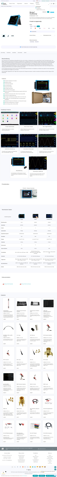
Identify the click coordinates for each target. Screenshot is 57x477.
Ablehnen (35, 475)
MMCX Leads (45, 384)
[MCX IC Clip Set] (8, 352)
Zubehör (25, 52)
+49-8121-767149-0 (7, 457)
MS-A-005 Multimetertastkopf (8, 433)
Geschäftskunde (39, 8)
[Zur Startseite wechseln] (3, 3)
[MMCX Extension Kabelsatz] (22, 377)
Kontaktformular (9, 460)
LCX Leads (18, 335)
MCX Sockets (45, 359)
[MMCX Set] (8, 401)
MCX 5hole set (32, 335)
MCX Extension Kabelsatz (47, 335)
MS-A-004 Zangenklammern (47, 408)
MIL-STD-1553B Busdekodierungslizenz (7, 384)
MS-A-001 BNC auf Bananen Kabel (34, 409)
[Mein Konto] (52, 4)
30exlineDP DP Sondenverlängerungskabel (7, 311)
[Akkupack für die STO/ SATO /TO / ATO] (22, 303)
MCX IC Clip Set (6, 359)
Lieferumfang (32, 41)
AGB (35, 455)
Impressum (35, 458)
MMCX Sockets (19, 408)
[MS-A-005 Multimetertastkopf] (8, 426)
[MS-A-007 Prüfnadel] (35, 426)
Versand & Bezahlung (36, 459)
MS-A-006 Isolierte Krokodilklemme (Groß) (20, 433)
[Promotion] (54, 4)
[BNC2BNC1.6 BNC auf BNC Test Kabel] (8, 328)
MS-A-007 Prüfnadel (33, 433)
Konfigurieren (42, 475)
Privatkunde (38, 7)
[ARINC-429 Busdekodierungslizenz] (48, 303)
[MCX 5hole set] (35, 328)
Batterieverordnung (35, 456)
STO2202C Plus (49, 219)
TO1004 (35, 219)
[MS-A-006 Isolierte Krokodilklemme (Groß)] (22, 426)
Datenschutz (35, 457)
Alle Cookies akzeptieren (51, 475)
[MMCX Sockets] (22, 401)
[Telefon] (55, 467)
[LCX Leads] (22, 328)
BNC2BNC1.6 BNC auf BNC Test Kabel (8, 336)
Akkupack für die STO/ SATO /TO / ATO (21, 311)
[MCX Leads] (22, 352)
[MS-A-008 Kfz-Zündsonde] (48, 426)
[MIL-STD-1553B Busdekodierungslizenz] (8, 377)
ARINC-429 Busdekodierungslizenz (47, 311)
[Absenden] (52, 449)
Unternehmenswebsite (50, 458)
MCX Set (31, 359)
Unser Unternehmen (50, 456)
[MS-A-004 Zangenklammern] (48, 401)
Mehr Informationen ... (25, 475)
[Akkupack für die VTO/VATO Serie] (35, 303)
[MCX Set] (35, 352)
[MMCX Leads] (48, 377)
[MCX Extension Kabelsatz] (48, 328)
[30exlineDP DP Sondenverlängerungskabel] (8, 303)
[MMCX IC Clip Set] (35, 377)
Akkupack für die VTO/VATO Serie (34, 311)
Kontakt (50, 459)
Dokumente (36, 41)
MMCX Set (5, 408)
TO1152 (38, 26)
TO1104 (35, 26)
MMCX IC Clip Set (33, 384)
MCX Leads (18, 359)
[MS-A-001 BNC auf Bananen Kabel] (35, 401)
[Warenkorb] (55, 4)
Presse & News (50, 457)
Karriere (50, 455)
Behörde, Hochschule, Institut (41, 9)
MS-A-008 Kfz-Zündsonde (47, 433)
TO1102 (31, 26)
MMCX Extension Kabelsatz (21, 384)
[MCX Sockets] (48, 352)
